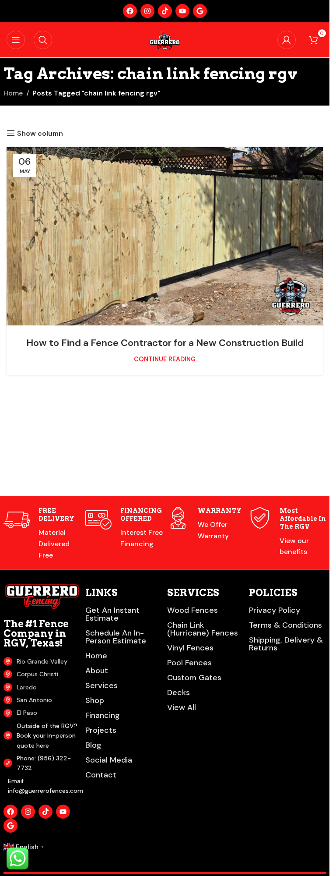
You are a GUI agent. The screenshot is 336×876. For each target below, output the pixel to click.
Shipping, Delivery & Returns (286, 644)
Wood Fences (192, 610)
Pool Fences (189, 662)
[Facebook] (130, 11)
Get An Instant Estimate (112, 614)
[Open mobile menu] (15, 40)
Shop (94, 700)
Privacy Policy (274, 610)
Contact (100, 775)
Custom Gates (194, 677)
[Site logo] (164, 39)
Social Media (108, 760)
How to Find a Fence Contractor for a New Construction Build (165, 342)
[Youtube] (182, 11)
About (96, 670)
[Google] (200, 11)
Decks (178, 692)
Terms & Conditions (285, 625)
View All (181, 707)
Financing (102, 715)
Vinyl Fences (190, 648)
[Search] (42, 40)
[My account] (286, 40)
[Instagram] (147, 11)
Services (101, 685)
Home (13, 93)
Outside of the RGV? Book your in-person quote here (47, 735)
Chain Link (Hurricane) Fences (202, 629)
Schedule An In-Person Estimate (115, 637)
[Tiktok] (165, 11)
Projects (100, 730)
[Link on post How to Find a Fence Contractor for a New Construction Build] (165, 236)
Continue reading (165, 359)
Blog (93, 745)
